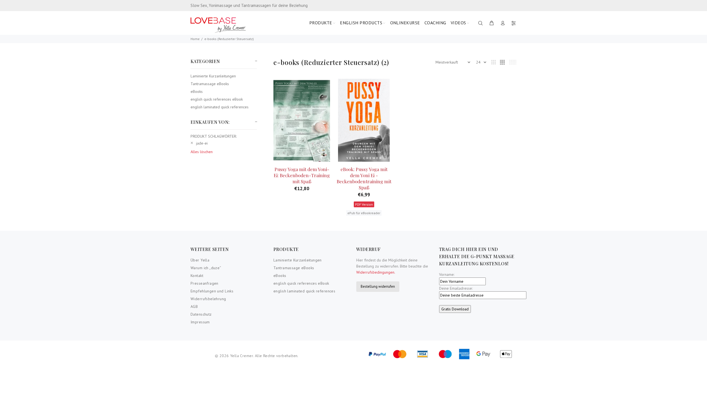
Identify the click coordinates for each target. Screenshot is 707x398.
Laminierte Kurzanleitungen (213, 76)
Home (195, 39)
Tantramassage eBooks (210, 83)
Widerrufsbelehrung (208, 298)
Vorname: (446, 274)
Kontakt (197, 275)
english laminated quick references (220, 106)
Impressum (200, 322)
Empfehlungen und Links (212, 291)
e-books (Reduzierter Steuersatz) (229, 39)
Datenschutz (201, 314)
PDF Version (364, 204)
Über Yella (200, 260)
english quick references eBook (217, 99)
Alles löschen (202, 151)
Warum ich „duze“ (206, 267)
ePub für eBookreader (363, 213)
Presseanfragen (204, 283)
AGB (194, 306)
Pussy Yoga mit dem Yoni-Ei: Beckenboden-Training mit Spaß (302, 175)
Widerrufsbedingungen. (375, 272)
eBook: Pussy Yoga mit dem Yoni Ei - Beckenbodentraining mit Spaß (364, 178)
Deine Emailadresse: (456, 288)
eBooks (197, 91)
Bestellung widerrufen (378, 286)
